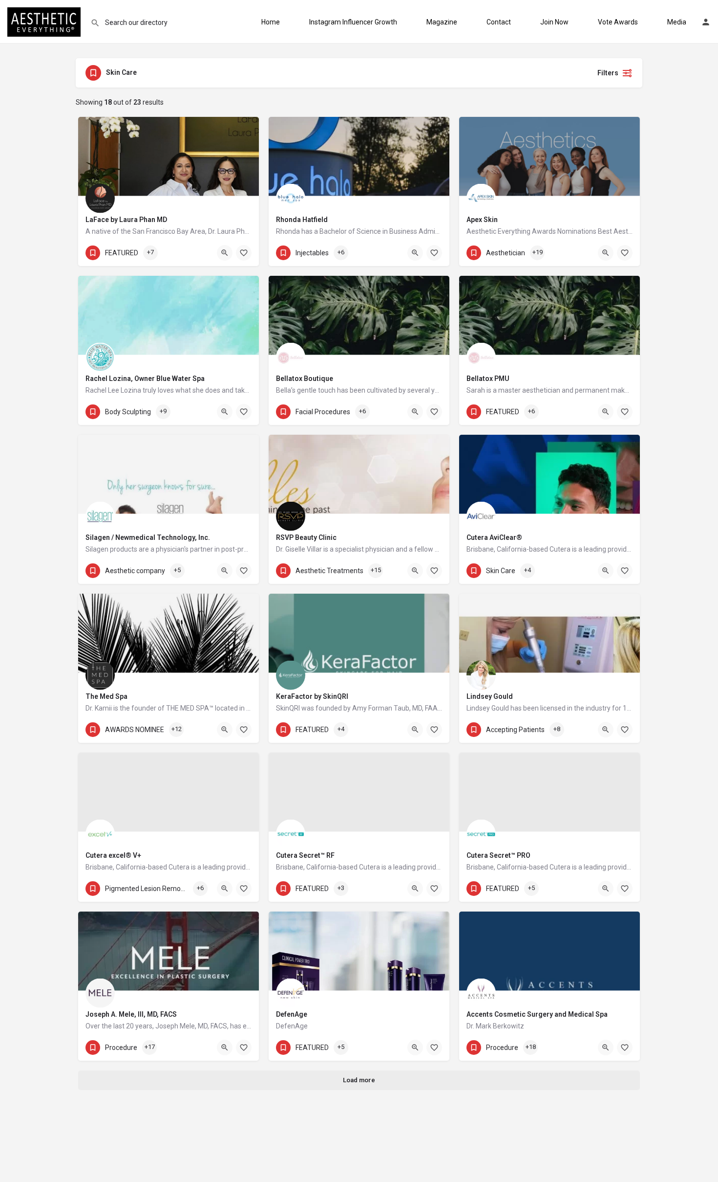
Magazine (441, 22)
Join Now (554, 22)
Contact (498, 22)
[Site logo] (45, 21)
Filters (607, 73)
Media (676, 22)
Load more (359, 1080)
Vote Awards (618, 22)
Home (270, 22)
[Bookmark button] (244, 253)
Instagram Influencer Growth (353, 22)
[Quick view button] (224, 253)
